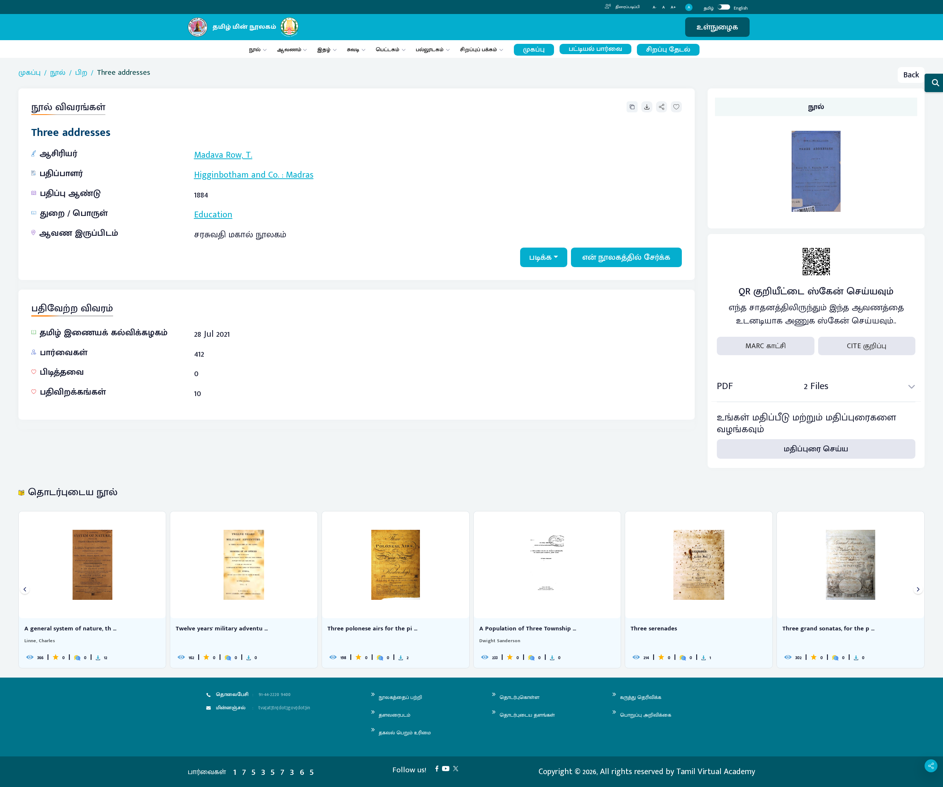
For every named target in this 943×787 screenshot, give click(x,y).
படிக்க (540, 257)
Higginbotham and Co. (236, 175)
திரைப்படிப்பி (627, 7)
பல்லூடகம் (430, 49)
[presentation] (24, 589)
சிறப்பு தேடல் (668, 49)
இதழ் (323, 49)
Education (213, 214)
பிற (81, 72)
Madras (299, 175)
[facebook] (438, 768)
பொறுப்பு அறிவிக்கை (645, 715)
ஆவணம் (290, 49)
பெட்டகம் (387, 49)
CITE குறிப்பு (866, 346)
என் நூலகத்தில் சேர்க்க (626, 257)
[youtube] (447, 768)
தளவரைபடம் (394, 715)
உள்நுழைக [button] (717, 27)
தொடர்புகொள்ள (519, 697)
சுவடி (353, 49)
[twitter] (457, 768)
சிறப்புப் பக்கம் (478, 49)
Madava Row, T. (223, 155)
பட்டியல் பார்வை (595, 49)
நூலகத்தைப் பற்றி (400, 697)
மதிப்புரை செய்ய (816, 449)
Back (911, 75)
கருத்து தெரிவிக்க (640, 697)
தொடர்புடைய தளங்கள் (527, 715)
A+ (673, 7)
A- (654, 7)
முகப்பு (534, 49)
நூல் (254, 49)
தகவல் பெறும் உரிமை (405, 733)
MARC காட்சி (766, 346)
